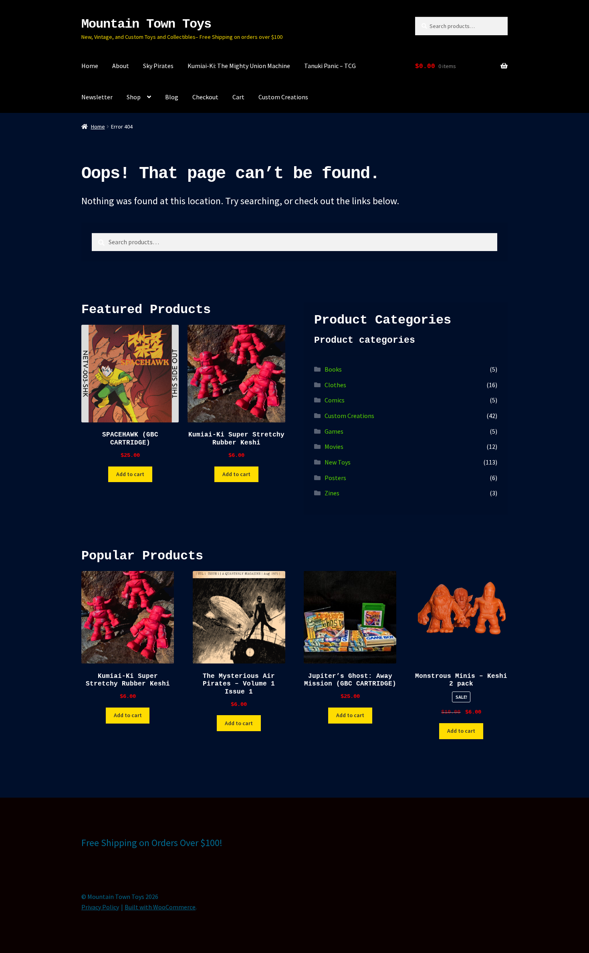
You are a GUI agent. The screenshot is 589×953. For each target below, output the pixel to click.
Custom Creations (283, 97)
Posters (335, 478)
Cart (238, 97)
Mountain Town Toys (146, 24)
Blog (171, 97)
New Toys (338, 462)
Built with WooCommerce (160, 907)
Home (89, 66)
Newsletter (97, 97)
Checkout (205, 97)
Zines (332, 493)
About (120, 66)
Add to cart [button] (130, 474)
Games (334, 431)
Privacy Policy (100, 907)
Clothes (335, 385)
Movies (334, 446)
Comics (335, 400)
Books (333, 369)
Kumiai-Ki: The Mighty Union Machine (239, 66)
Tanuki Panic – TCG (330, 66)
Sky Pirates (158, 66)
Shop (134, 97)
